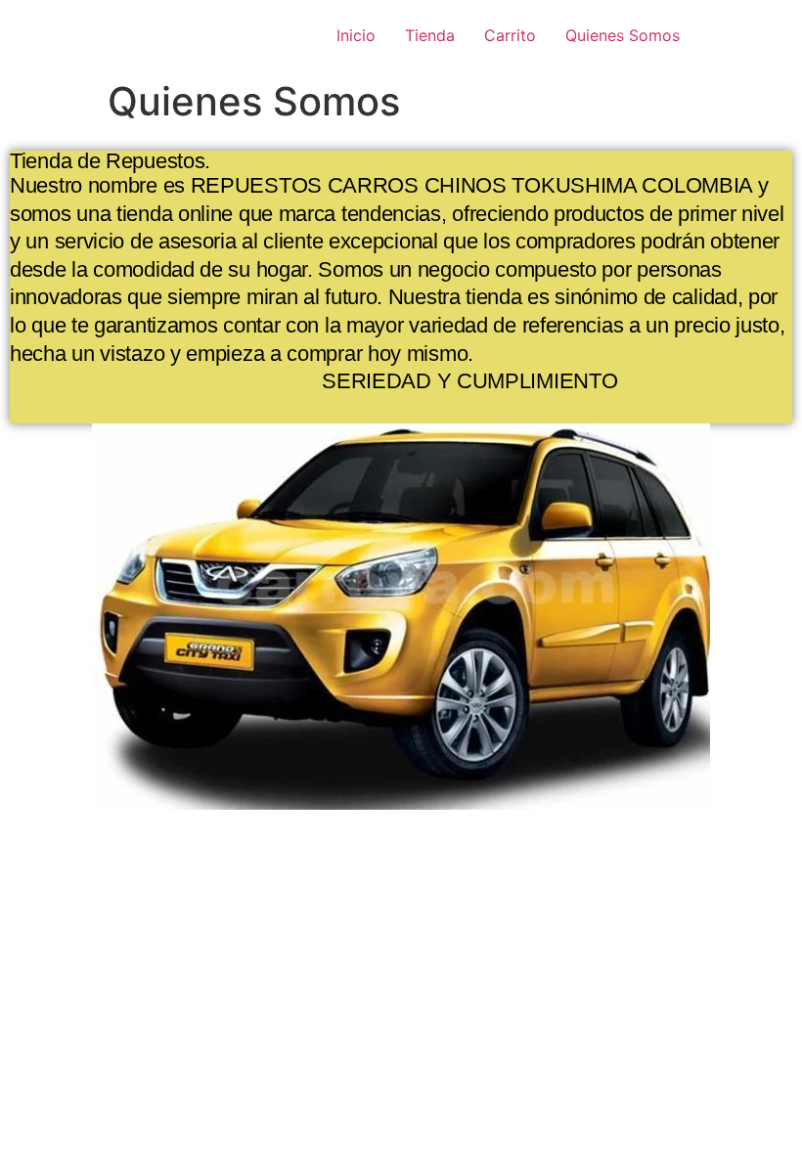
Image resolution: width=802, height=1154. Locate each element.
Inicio (356, 35)
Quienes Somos (622, 35)
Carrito (510, 35)
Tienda (430, 35)
